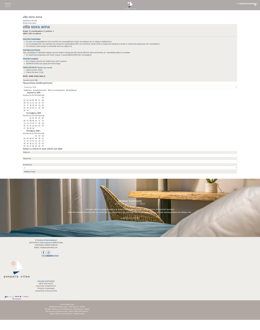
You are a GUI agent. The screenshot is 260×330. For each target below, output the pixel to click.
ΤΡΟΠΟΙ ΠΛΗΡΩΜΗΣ (46, 288)
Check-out (27, 158)
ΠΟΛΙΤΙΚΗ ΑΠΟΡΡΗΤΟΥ (46, 286)
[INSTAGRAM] (49, 252)
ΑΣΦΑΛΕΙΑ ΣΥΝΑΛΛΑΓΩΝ (46, 291)
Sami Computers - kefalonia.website (73, 313)
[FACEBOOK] (43, 252)
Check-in (26, 152)
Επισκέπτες (27, 165)
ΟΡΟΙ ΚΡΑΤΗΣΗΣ (46, 284)
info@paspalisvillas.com (48, 247)
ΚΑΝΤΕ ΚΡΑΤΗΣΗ (248, 4)
